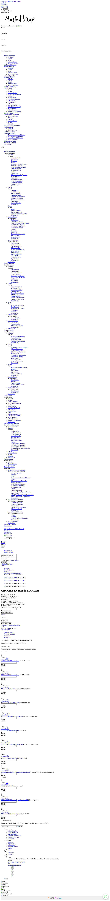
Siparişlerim (4, 4)
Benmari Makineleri (16, 502)
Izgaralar (13, 474)
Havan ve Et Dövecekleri (18, 196)
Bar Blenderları (15, 431)
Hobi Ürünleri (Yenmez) (14, 107)
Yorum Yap (17, 625)
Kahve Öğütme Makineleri (18, 446)
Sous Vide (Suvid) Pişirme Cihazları (21, 492)
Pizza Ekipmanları (16, 296)
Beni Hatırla (6, 560)
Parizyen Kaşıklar (16, 168)
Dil (1, 9)
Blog (9, 849)
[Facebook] (12, 868)
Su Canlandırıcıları (16, 487)
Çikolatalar (10, 96)
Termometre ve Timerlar (17, 199)
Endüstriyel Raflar (16, 257)
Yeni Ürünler (11, 843)
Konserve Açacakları (16, 165)
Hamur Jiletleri (15, 271)
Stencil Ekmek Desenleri (17, 297)
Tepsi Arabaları (15, 259)
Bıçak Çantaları (15, 243)
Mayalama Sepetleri (16, 286)
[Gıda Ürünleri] (8, 113)
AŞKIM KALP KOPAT (17, 758)
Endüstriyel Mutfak (9, 133)
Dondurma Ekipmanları (17, 350)
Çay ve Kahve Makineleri (18, 445)
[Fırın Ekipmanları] (9, 76)
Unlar (9, 104)
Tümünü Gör (14, 186)
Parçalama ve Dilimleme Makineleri (20, 478)
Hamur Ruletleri (15, 158)
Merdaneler (14, 178)
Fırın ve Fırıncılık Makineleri (15, 138)
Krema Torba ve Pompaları (18, 355)
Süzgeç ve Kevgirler (16, 179)
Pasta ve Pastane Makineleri (15, 136)
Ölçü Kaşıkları (15, 190)
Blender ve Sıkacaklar (17, 482)
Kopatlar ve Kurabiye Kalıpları (19, 347)
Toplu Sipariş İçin (5, 629)
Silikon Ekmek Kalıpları (17, 305)
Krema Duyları (15, 353)
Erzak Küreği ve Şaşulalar (18, 277)
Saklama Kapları (15, 248)
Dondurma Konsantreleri (14, 111)
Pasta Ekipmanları (9, 77)
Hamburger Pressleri (16, 182)
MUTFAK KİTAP (6, 661)
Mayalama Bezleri (16, 288)
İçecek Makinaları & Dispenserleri (20, 496)
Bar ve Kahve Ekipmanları (11, 114)
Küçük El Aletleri (16, 184)
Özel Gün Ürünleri (13, 139)
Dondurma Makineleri (17, 504)
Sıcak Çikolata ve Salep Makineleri (20, 448)
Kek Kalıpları (14, 370)
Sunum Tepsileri (15, 237)
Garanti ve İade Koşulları (14, 835)
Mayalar (10, 91)
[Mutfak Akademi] (9, 131)
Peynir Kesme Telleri (16, 181)
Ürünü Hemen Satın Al (6, 612)
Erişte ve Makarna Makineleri (19, 481)
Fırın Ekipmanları (9, 66)
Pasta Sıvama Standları (17, 356)
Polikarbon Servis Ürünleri (18, 226)
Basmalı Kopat (15, 661)
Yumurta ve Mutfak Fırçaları (18, 164)
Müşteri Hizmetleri (13, 846)
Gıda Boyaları (11, 100)
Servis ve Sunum (12, 62)
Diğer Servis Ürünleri (17, 227)
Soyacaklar (14, 161)
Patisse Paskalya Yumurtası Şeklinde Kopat (18, 772)
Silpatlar (13, 209)
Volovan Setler (15, 358)
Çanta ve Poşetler (15, 251)
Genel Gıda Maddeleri (14, 99)
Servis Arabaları (15, 245)
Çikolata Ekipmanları (17, 349)
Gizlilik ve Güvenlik (13, 837)
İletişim (10, 848)
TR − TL (5, 7)
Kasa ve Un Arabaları (17, 325)
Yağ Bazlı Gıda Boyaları (14, 105)
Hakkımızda (11, 838)
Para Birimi (4, 11)
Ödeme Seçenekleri (9, 634)
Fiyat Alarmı (10, 625)
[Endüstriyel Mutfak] (10, 141)
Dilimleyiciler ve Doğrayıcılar (19, 175)
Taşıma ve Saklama (13, 63)
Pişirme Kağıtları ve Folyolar (19, 213)
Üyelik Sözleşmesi (13, 832)
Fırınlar (13, 476)
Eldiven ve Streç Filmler (17, 249)
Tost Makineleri (15, 439)
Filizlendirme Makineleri (17, 485)
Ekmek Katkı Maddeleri (14, 94)
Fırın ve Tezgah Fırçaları (17, 276)
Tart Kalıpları (14, 372)
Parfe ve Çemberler (16, 373)
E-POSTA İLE (8, 550)
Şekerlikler (14, 232)
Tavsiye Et (3, 625)
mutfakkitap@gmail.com (14, 865)
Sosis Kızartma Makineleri (18, 443)
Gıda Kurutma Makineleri (18, 484)
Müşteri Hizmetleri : (10, 1)
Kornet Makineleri (16, 436)
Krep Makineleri (15, 437)
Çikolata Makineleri (16, 509)
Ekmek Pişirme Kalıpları (17, 308)
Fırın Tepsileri (15, 307)
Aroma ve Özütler (12, 93)
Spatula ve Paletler (16, 339)
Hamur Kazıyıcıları (16, 272)
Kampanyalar (7, 144)
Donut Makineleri (16, 434)
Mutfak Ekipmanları (9, 55)
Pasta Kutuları (15, 391)
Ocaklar (13, 488)
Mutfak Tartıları (15, 192)
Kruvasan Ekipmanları (17, 361)
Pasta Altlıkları (15, 380)
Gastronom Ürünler (16, 246)
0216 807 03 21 (20, 862)
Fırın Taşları (14, 310)
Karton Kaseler (15, 252)
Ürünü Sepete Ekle (6, 610)
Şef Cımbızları (15, 159)
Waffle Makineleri (16, 432)
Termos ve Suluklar (16, 254)
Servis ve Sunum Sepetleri (18, 234)
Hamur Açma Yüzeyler (17, 294)
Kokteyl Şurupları (12, 110)
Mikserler (13, 516)
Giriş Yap (3, 541)
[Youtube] (12, 874)
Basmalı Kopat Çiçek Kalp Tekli (20, 800)
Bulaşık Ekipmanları (16, 490)
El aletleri (10, 68)
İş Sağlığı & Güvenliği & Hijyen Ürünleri (22, 495)
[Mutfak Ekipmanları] (10, 65)
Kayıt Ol (3, 565)
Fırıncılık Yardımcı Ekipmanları (19, 518)
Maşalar (13, 162)
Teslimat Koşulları (12, 831)
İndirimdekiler (11, 845)
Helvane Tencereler (16, 473)
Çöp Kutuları (14, 255)
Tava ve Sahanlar (15, 210)
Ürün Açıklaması (8, 632)
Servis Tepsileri (15, 235)
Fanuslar (13, 381)
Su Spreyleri (14, 280)
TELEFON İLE (8, 552)
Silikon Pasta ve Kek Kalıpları (19, 367)
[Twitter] (12, 871)
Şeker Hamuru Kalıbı (17, 716)
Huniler (13, 172)
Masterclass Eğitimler (10, 142)
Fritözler (13, 442)
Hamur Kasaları (15, 324)
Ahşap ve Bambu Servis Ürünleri (20, 223)
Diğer (9, 628)
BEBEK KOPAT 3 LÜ (7, 786)
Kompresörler (14, 506)
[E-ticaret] (55, 898)
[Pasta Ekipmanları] (9, 86)
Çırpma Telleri (15, 173)
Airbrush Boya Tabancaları (18, 507)
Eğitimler (10, 128)
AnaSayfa (3, 3)
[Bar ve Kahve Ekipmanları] (12, 125)
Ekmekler (10, 90)
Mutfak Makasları (16, 170)
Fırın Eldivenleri (15, 274)
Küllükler (13, 229)
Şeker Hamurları (12, 108)
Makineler (10, 117)
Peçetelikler (14, 231)
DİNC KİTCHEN (6, 675)
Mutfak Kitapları (12, 130)
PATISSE (3, 772)
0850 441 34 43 (12, 862)
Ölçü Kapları (14, 201)
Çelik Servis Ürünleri (17, 221)
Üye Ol (3, 543)
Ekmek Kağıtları (15, 318)
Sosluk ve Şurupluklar (17, 198)
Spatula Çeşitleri (15, 176)
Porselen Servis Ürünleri (17, 224)
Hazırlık (10, 58)
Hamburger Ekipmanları (17, 299)
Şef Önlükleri (14, 220)
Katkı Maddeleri (12, 102)
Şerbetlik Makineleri (16, 440)
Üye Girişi (10, 854)
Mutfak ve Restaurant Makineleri (16, 135)
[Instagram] (12, 877)
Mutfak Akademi (8, 127)
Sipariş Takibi (4, 6)
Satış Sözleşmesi (12, 834)
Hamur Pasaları (15, 291)
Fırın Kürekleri (15, 269)
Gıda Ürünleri (8, 88)
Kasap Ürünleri (15, 493)
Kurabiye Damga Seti (17, 744)
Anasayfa (6, 568)
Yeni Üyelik (11, 852)
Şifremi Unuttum (14, 560)
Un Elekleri (14, 279)
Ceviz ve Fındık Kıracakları (18, 167)
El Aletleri (10, 57)
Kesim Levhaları (15, 193)
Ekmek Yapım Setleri (16, 290)
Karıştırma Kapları (16, 195)
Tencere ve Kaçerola (16, 212)
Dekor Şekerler (12, 97)
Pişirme (10, 60)
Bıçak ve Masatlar (16, 203)
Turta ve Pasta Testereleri (18, 336)
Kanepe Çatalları (15, 383)
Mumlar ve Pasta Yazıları (17, 384)
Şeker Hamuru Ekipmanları (18, 352)
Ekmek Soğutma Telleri (17, 293)
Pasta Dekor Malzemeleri (18, 341)
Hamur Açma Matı (16, 359)
